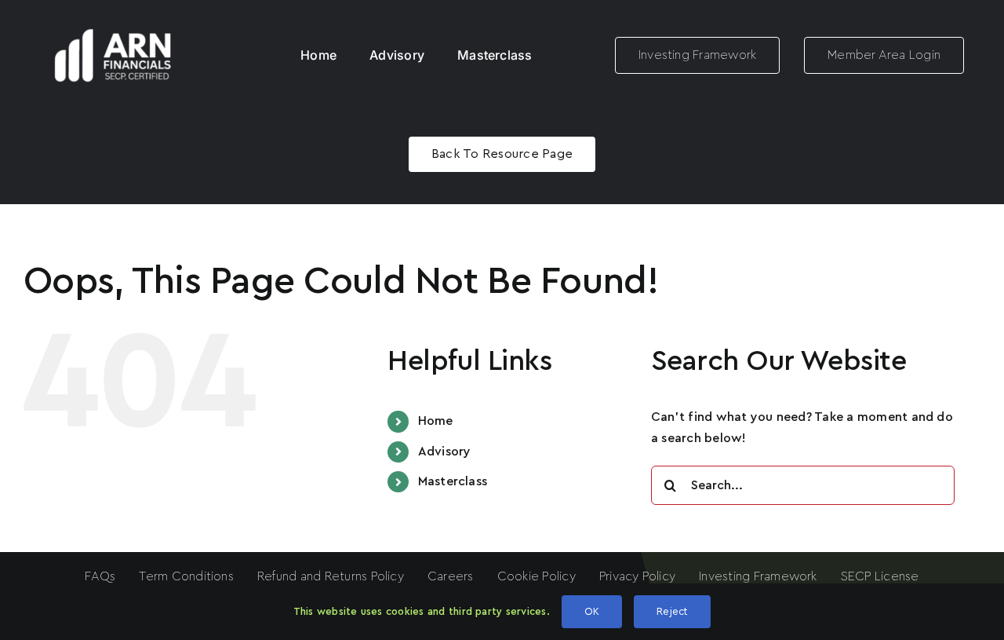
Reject (672, 611)
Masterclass (453, 481)
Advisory (444, 451)
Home (435, 421)
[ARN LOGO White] (113, 22)
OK (591, 611)
